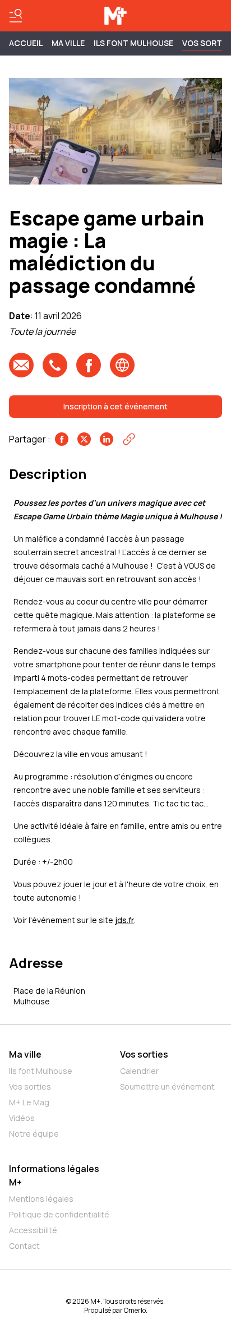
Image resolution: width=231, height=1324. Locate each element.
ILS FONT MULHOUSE (133, 43)
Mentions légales (41, 1198)
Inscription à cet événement (115, 406)
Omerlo (135, 1310)
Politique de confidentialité (59, 1214)
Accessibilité (33, 1230)
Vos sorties (30, 1086)
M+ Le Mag (29, 1102)
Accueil (26, 43)
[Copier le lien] (129, 439)
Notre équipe (34, 1133)
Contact (24, 1245)
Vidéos (22, 1118)
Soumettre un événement (167, 1086)
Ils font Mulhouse (40, 1070)
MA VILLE (68, 43)
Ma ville (25, 1054)
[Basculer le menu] (15, 15)
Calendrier (139, 1070)
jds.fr (124, 920)
